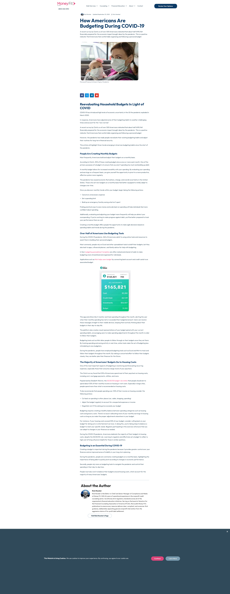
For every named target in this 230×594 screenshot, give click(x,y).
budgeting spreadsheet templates (97, 252)
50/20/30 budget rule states (117, 381)
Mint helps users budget (103, 259)
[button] (82, 95)
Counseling (103, 6)
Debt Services (91, 6)
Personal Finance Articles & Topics (91, 82)
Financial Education (118, 6)
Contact (140, 6)
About (131, 6)
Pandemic (106, 82)
